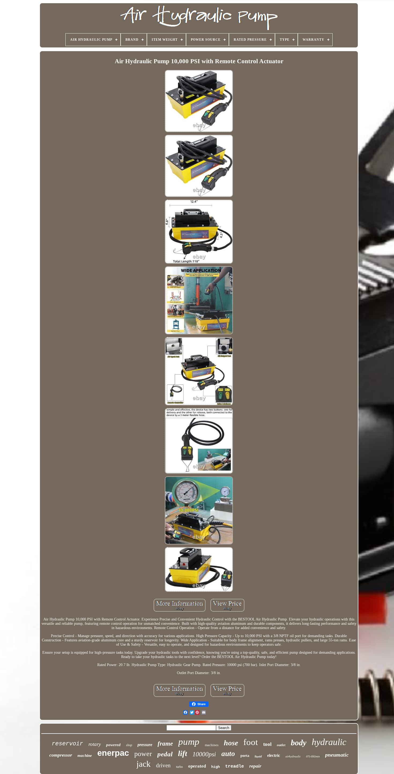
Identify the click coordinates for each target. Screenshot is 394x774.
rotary (94, 744)
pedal (165, 754)
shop (129, 745)
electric (273, 755)
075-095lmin (313, 756)
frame (165, 743)
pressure (144, 744)
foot (250, 742)
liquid (258, 756)
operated (197, 766)
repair (255, 766)
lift (182, 753)
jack (143, 764)
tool (267, 744)
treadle (234, 766)
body (298, 742)
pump (188, 741)
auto (228, 754)
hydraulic (329, 742)
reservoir (67, 744)
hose (231, 743)
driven (163, 765)
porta (244, 756)
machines (211, 745)
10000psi (204, 754)
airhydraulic (293, 756)
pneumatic (337, 755)
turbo (179, 767)
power (143, 754)
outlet (281, 745)
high (215, 767)
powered (113, 745)
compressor (60, 755)
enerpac (113, 753)
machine (84, 755)
